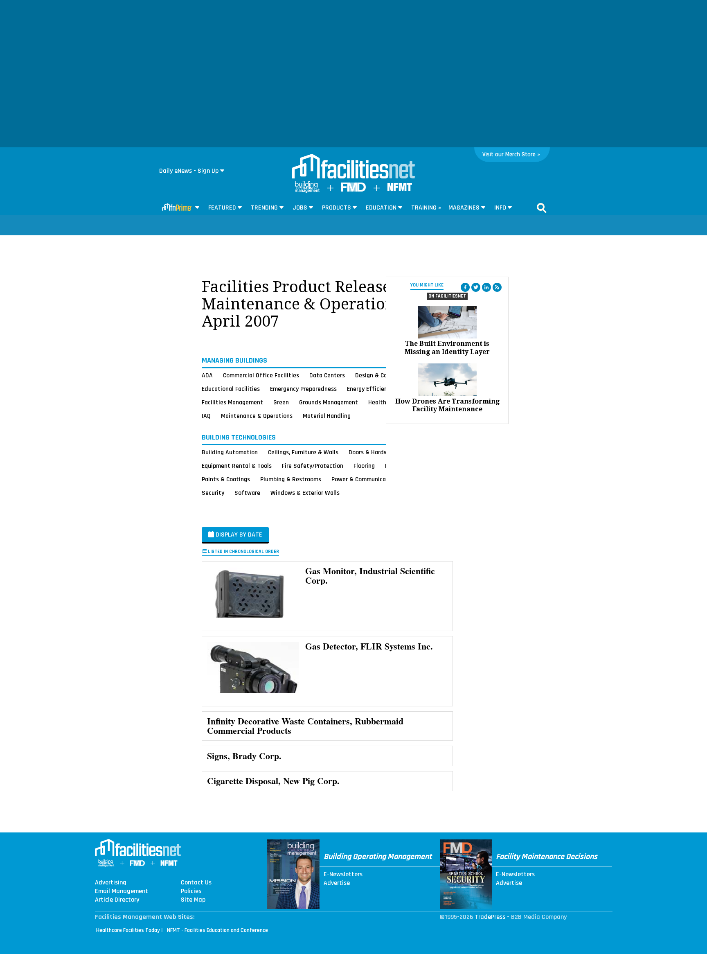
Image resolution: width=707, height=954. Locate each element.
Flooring (364, 466)
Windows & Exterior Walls (305, 493)
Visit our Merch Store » (511, 154)
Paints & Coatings (226, 479)
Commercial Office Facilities (261, 375)
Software (247, 493)
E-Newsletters (343, 874)
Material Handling (327, 416)
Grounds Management (328, 402)
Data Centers (327, 375)
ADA (207, 375)
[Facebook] (465, 287)
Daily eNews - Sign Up (188, 171)
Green (281, 402)
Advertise (337, 883)
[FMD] (353, 189)
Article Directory (117, 900)
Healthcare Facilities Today (128, 930)
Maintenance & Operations (257, 416)
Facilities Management (232, 402)
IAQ (206, 416)
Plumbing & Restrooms (290, 479)
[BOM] (307, 191)
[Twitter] (475, 287)
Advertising (110, 883)
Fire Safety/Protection (312, 466)
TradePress (490, 917)
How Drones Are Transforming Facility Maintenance (447, 405)
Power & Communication (364, 479)
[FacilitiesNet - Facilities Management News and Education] (353, 167)
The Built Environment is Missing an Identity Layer (447, 347)
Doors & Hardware (373, 452)
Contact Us (196, 883)
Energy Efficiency (370, 389)
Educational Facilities (231, 389)
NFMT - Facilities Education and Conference (217, 930)
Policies (191, 891)
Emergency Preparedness (303, 389)
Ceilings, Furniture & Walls (303, 452)
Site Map (193, 900)
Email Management (121, 891)
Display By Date (238, 534)
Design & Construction (385, 375)
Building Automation (230, 452)
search (542, 208)
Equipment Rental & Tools (237, 466)
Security (213, 493)
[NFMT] (399, 189)
